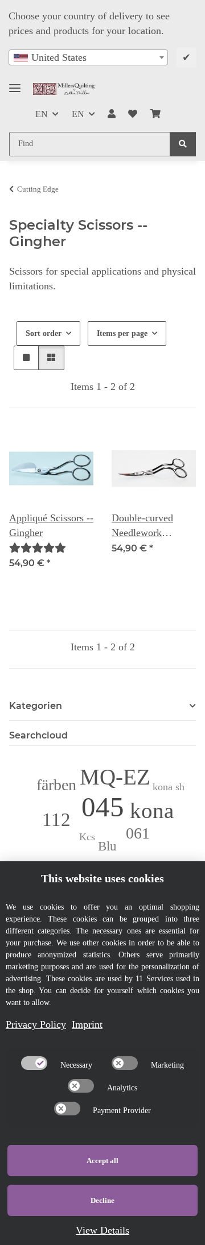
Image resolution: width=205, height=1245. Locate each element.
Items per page (122, 333)
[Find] (183, 144)
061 (138, 833)
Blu (107, 846)
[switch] (34, 1063)
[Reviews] (37, 548)
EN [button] (41, 114)
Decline (102, 1200)
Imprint (87, 1024)
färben (56, 785)
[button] (111, 114)
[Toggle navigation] (14, 83)
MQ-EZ (115, 777)
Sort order (44, 333)
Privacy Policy (36, 1024)
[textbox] (88, 57)
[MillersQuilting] (64, 89)
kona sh (168, 786)
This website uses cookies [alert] (102, 878)
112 (56, 819)
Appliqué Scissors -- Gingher (51, 525)
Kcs (87, 837)
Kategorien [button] (35, 705)
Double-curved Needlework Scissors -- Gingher (151, 526)
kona (152, 810)
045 (102, 807)
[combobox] (88, 57)
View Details (102, 1230)
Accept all (102, 1160)
